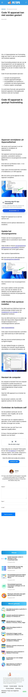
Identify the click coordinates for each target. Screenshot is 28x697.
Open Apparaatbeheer (7, 327)
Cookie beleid (13, 686)
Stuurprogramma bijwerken (12, 259)
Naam (3, 501)
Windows (3, 9)
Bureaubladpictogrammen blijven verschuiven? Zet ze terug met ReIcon (17, 576)
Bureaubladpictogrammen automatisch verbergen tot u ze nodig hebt (16, 586)
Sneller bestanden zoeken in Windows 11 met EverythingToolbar (15, 558)
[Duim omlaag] (15, 441)
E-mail (3, 507)
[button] (2, 2)
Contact (6, 686)
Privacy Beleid (10, 688)
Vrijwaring (18, 688)
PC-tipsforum (12, 450)
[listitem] (14, 609)
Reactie (3, 486)
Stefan (17, 471)
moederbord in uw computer (9, 312)
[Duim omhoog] (12, 441)
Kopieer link (14, 461)
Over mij (20, 686)
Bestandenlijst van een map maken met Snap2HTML (15, 567)
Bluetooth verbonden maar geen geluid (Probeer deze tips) (16, 594)
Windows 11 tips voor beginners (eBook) (13, 691)
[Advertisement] (14, 37)
